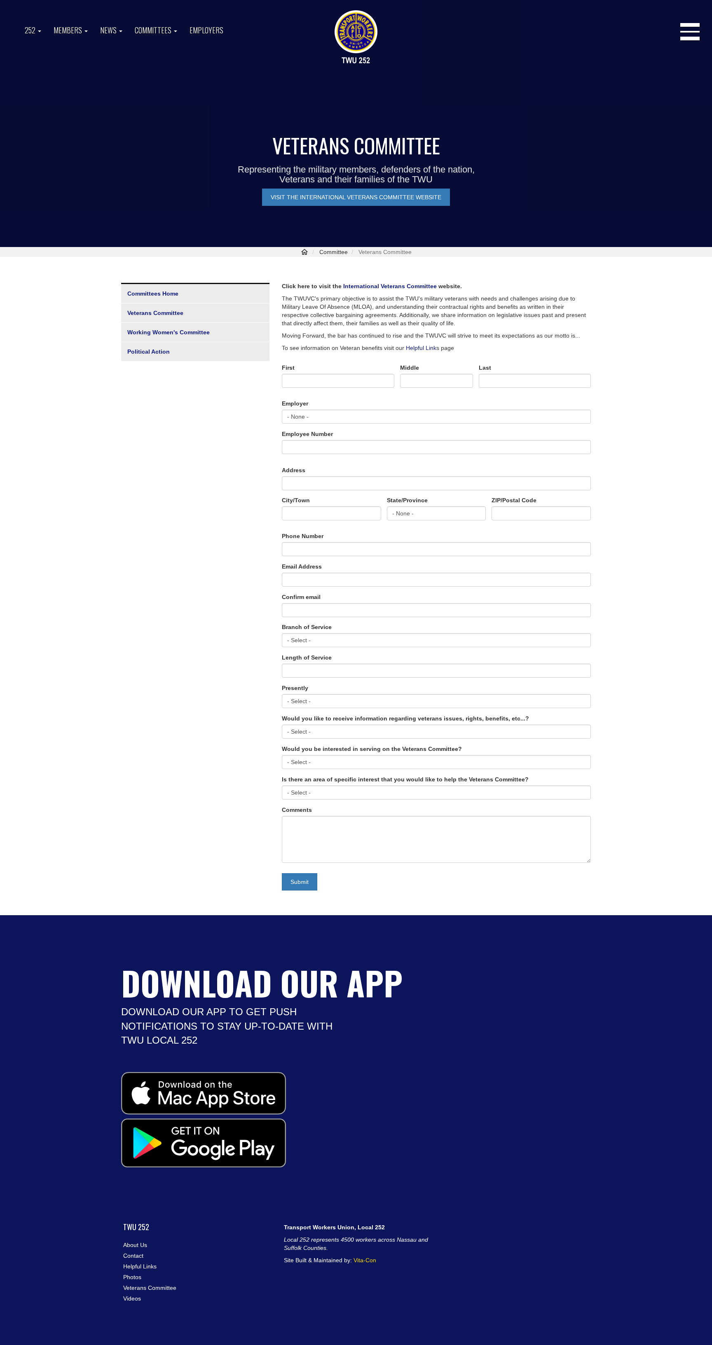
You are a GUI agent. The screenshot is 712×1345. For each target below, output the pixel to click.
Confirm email (301, 597)
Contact (133, 1255)
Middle (409, 367)
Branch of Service (307, 627)
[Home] (356, 37)
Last (485, 367)
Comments (297, 810)
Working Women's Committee (168, 332)
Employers (206, 30)
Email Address (302, 566)
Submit (299, 882)
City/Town (296, 500)
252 (31, 30)
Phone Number (302, 536)
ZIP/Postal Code (514, 500)
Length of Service (307, 657)
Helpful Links (140, 1266)
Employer (295, 403)
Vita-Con (365, 1260)
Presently (295, 688)
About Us (135, 1245)
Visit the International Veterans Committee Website (356, 197)
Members (69, 30)
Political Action (148, 351)
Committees (154, 30)
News (109, 30)
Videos (132, 1298)
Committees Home (152, 293)
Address (293, 470)
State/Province (407, 500)
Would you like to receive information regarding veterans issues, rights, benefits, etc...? (405, 718)
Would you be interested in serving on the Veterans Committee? (372, 749)
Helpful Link (421, 348)
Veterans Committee (155, 313)
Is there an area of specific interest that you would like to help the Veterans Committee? (405, 779)
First (288, 367)
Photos (132, 1277)
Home (304, 252)
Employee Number (307, 434)
